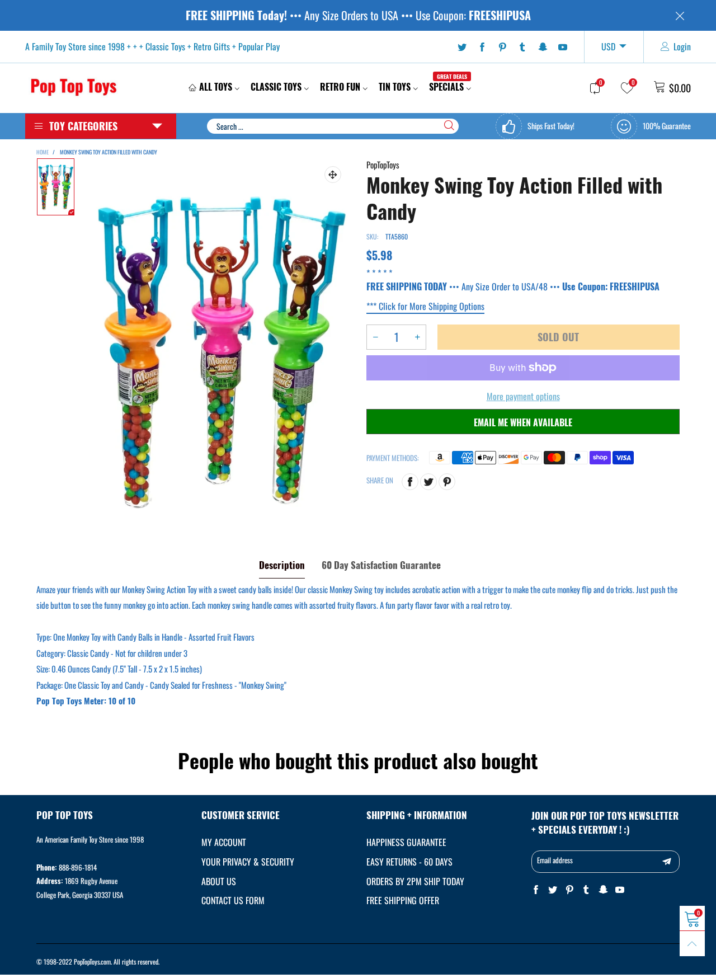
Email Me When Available (523, 422)
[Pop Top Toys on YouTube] (620, 890)
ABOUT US (218, 881)
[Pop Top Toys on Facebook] (536, 890)
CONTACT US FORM (233, 900)
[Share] (410, 481)
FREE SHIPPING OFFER (402, 900)
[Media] (332, 174)
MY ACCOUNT (223, 842)
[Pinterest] (502, 47)
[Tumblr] (522, 47)
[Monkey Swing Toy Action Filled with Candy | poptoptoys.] (220, 350)
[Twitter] (462, 47)
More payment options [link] (523, 396)
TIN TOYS (395, 86)
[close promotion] (679, 15)
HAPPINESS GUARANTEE (406, 842)
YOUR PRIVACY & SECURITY (247, 861)
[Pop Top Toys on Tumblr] (586, 890)
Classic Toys (276, 86)
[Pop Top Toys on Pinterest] (569, 890)
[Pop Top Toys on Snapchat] (603, 890)
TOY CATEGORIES (83, 126)
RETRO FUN (340, 86)
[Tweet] (428, 481)
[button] (375, 337)
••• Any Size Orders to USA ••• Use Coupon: (358, 15)
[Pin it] (447, 481)
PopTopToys (382, 164)
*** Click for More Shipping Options (425, 306)
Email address (555, 860)
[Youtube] (563, 47)
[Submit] (449, 125)
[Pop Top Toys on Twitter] (552, 890)
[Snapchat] (543, 47)
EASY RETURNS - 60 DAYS (409, 861)
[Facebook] (482, 47)
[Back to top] (692, 943)
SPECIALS (448, 86)
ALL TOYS (215, 86)
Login (682, 46)
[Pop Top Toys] (73, 86)
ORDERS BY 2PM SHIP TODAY (415, 881)
